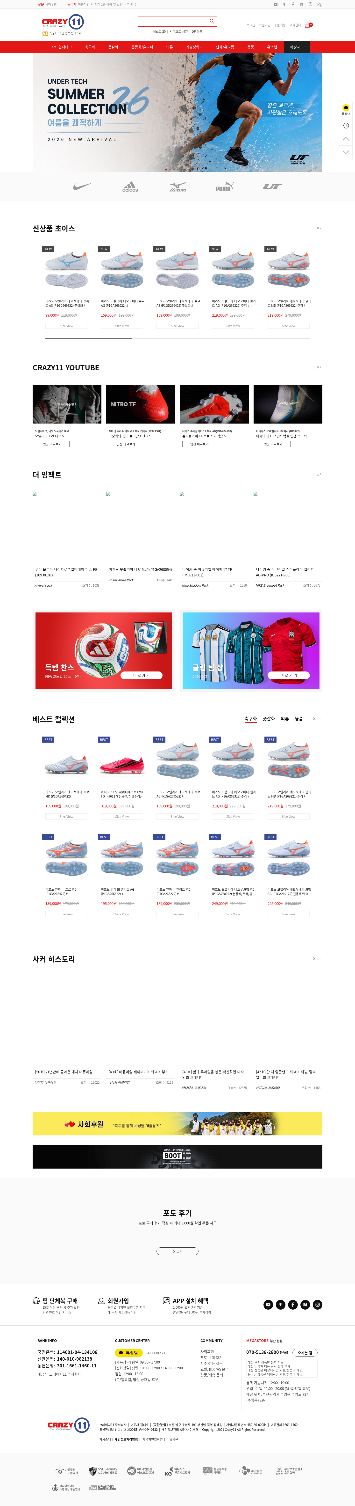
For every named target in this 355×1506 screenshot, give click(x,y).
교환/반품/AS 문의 (214, 1369)
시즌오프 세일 (179, 31)
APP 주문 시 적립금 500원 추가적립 (96, 4)
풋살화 (113, 47)
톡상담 (132, 1352)
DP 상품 (197, 31)
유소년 (272, 47)
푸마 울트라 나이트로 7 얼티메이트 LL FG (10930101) (66, 572)
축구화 (90, 47)
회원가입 (264, 24)
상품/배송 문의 (211, 1375)
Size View (66, 325)
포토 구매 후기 (211, 1357)
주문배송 (280, 24)
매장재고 (297, 47)
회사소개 (105, 1439)
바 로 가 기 (141, 675)
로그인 (251, 24)
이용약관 (172, 1439)
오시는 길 (305, 1353)
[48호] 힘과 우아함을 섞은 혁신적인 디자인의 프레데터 (213, 1074)
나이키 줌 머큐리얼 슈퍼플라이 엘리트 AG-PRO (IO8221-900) (285, 572)
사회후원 (51, 4)
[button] (166, 170)
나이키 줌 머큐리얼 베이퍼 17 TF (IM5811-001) (207, 572)
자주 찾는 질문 (211, 1363)
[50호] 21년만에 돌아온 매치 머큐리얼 (64, 1071)
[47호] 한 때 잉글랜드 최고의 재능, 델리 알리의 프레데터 (286, 1074)
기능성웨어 (194, 47)
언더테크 (65, 47)
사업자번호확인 (152, 1439)
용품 (250, 47)
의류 (169, 47)
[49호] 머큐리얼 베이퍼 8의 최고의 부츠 (139, 1071)
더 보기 (317, 228)
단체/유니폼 (225, 47)
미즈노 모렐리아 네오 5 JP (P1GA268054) (140, 569)
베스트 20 (159, 31)
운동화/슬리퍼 (142, 47)
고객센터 (295, 24)
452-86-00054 (257, 1424)
